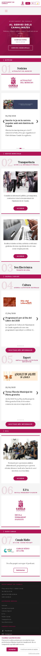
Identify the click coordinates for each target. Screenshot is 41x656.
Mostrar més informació (20, 350)
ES (33, 3)
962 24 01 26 (8, 591)
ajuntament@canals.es (9, 594)
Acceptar (12, 649)
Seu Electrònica (7, 622)
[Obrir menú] (6, 11)
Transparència (6, 619)
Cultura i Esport (7, 611)
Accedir (20, 208)
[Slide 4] (22, 148)
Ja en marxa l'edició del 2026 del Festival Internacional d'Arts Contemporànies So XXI (20, 321)
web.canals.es (6, 597)
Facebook (8, 630)
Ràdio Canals (6, 616)
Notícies (4, 605)
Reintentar (20, 570)
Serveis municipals (20, 48)
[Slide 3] (20, 148)
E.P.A (3, 614)
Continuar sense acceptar (29, 649)
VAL (27, 3)
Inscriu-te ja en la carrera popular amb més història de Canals (19, 123)
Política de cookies (33, 653)
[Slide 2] (18, 148)
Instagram (8, 634)
